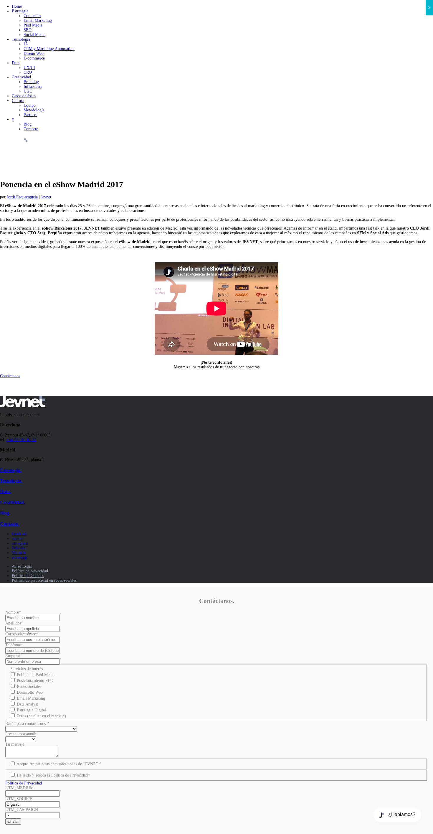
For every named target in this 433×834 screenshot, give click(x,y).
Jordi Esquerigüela (22, 197)
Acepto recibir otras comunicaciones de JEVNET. (58, 764)
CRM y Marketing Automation (49, 49)
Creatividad (21, 77)
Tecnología (21, 39)
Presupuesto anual (21, 734)
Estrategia (20, 11)
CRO (28, 72)
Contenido (32, 16)
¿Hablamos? (401, 814)
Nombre (13, 612)
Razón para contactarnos (27, 723)
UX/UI (29, 67)
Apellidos (14, 623)
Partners (30, 115)
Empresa (13, 656)
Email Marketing (38, 20)
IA (26, 44)
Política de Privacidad (23, 783)
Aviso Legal (22, 566)
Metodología (34, 110)
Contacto (31, 129)
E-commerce (34, 58)
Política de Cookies (28, 575)
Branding (31, 82)
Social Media (34, 34)
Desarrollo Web (30, 692)
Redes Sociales (29, 686)
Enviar (13, 821)
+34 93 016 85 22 (21, 440)
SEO (28, 30)
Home (17, 6)
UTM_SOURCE (19, 799)
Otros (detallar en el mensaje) (41, 716)
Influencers (33, 86)
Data (15, 63)
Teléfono (13, 645)
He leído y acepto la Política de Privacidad (53, 775)
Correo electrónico (21, 634)
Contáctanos (10, 376)
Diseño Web (34, 53)
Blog (28, 124)
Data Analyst (27, 704)
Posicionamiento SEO (35, 680)
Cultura (18, 100)
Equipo (30, 105)
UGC (28, 91)
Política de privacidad (30, 571)
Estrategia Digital (31, 710)
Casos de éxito (24, 96)
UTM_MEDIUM (19, 788)
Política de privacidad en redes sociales (44, 580)
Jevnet (46, 197)
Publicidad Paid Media (35, 675)
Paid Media (33, 25)
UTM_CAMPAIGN (21, 809)
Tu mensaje (14, 744)
